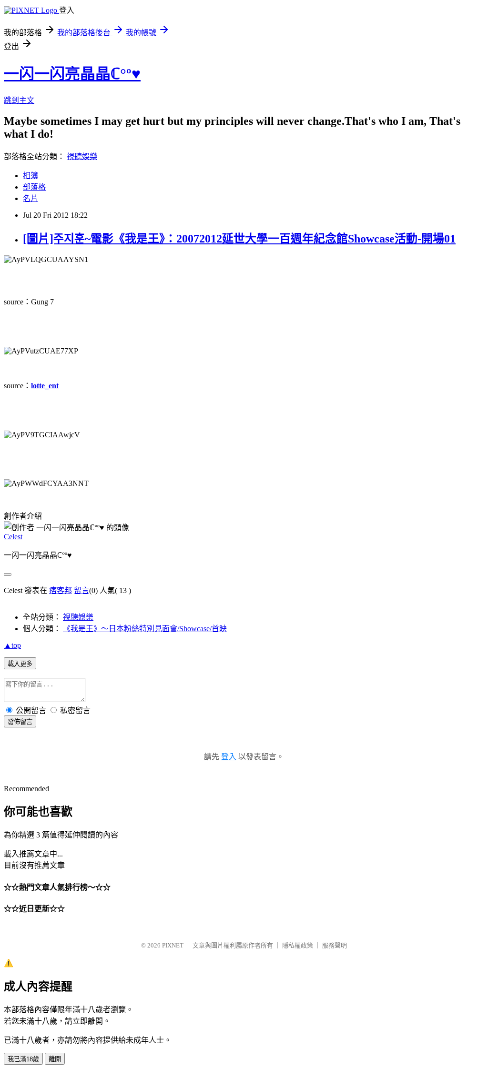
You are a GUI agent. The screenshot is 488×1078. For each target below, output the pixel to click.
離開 (55, 1059)
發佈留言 (20, 721)
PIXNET (172, 945)
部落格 (34, 187)
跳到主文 (19, 100)
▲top (12, 645)
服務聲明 (334, 945)
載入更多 (20, 663)
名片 (30, 198)
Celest (13, 537)
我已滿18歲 (23, 1059)
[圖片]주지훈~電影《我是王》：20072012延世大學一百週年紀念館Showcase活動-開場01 (239, 238)
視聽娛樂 (82, 156)
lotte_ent (45, 386)
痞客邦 (60, 590)
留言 (81, 590)
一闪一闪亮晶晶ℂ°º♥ (72, 73)
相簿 (30, 175)
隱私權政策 (297, 945)
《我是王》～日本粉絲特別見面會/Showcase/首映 (145, 629)
